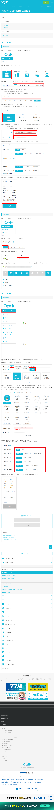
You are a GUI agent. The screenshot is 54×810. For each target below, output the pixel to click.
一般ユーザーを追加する (9, 535)
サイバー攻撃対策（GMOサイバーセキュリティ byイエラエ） (20, 782)
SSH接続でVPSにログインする (10, 539)
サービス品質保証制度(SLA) (7, 749)
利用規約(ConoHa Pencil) (6, 741)
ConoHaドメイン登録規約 (7, 730)
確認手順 (6, 27)
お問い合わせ (4, 752)
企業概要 (3, 758)
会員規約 (3, 728)
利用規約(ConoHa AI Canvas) (7, 739)
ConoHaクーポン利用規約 (7, 735)
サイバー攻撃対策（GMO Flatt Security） (40, 782)
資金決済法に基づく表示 (6, 747)
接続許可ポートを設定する (10, 537)
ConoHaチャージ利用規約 (7, 732)
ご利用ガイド (21, 6)
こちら (22, 93)
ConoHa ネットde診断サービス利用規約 (9, 737)
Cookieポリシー (5, 756)
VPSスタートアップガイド (29, 6)
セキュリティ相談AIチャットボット (7, 781)
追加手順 (6, 25)
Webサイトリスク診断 (39, 779)
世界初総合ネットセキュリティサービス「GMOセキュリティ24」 (12, 779)
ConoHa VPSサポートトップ (12, 6)
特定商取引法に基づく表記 (7, 745)
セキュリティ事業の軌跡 (12, 784)
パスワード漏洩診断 (29, 779)
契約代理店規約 (5, 743)
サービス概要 (4, 760)
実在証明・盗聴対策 (4, 782)
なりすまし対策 (3, 784)
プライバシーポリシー (6, 754)
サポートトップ (3, 6)
